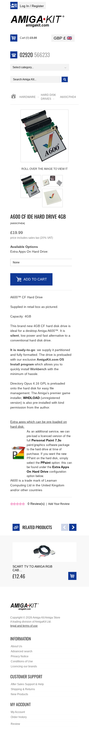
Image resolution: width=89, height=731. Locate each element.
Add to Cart (35, 279)
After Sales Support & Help (27, 684)
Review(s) (36, 504)
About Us (16, 646)
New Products (19, 694)
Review (15, 724)
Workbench (38, 369)
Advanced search (21, 651)
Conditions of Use (22, 661)
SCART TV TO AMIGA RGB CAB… (32, 568)
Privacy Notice (20, 656)
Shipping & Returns (23, 689)
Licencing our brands (24, 666)
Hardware (27, 97)
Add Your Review (59, 504)
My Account (18, 712)
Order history (19, 717)
